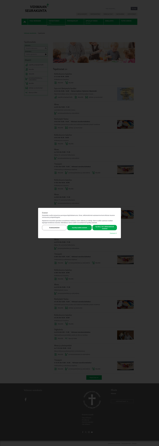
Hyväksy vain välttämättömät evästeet (104, 228)
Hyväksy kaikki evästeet (79, 228)
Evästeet (113, 233)
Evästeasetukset (54, 228)
